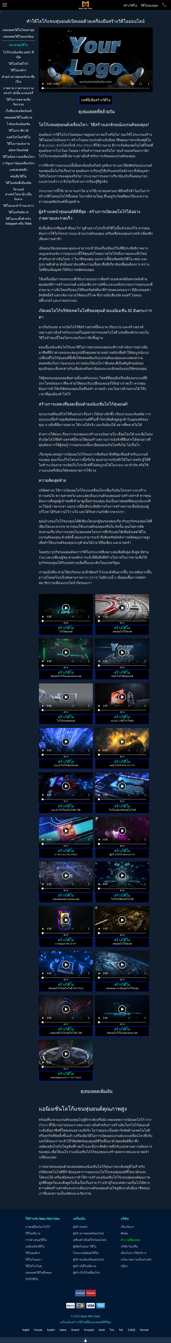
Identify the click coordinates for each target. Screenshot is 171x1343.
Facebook (80, 1293)
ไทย (112, 1329)
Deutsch (75, 1329)
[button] (66, 609)
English (26, 1329)
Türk (121, 1329)
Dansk (102, 1329)
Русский (144, 1329)
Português (89, 1329)
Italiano (63, 1329)
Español (51, 1329)
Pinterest (91, 1293)
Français (38, 1329)
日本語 (131, 1329)
